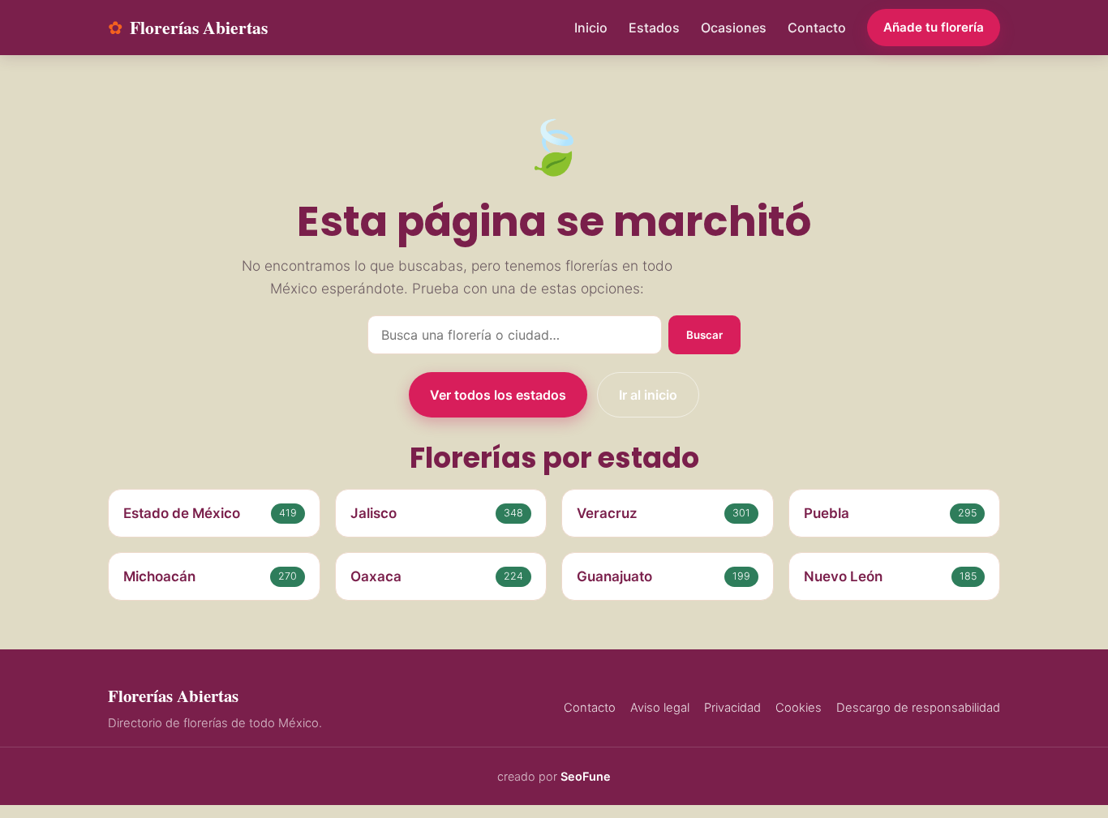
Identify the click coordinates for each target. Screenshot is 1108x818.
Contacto (817, 27)
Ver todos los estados (498, 395)
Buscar (704, 334)
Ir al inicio (648, 395)
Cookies (798, 707)
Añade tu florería (933, 27)
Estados (654, 27)
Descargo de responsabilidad (918, 707)
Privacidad (732, 707)
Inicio (591, 27)
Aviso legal (659, 707)
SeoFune (585, 776)
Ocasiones (734, 27)
